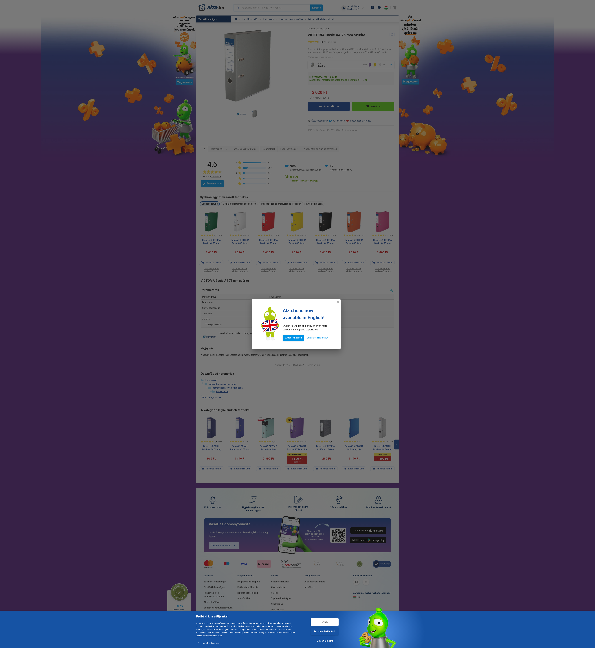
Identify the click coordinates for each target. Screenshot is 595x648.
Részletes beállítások (324, 631)
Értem (325, 622)
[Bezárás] (338, 302)
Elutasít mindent (325, 641)
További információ (210, 643)
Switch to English (293, 337)
